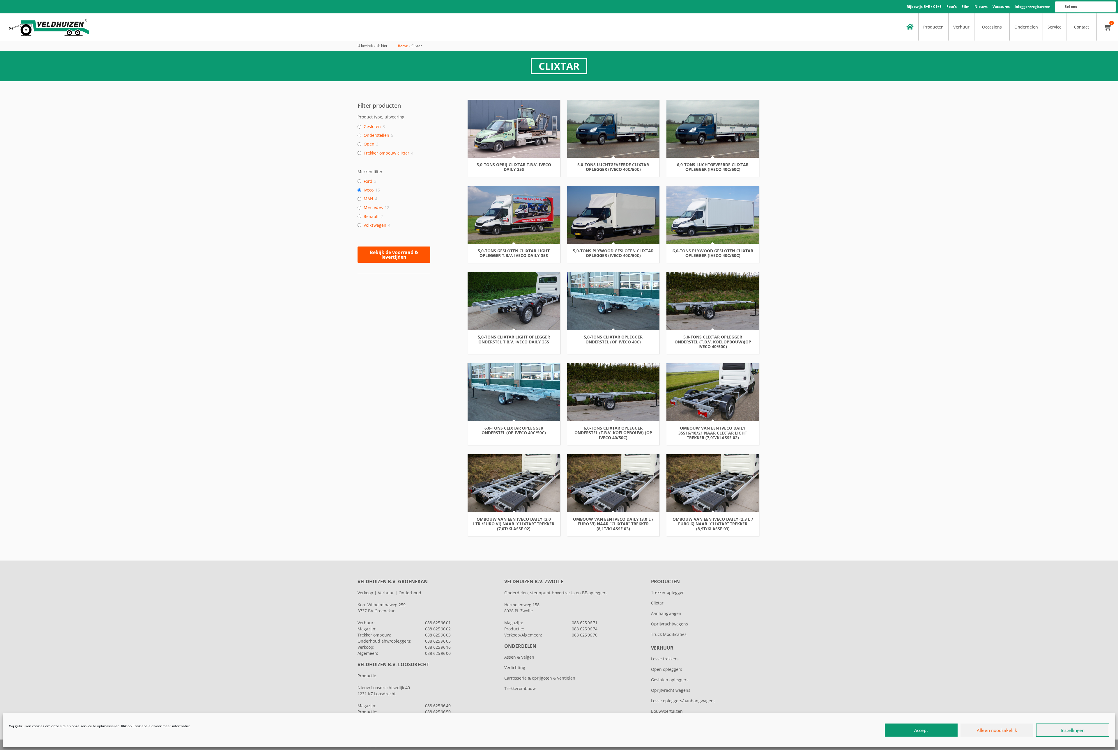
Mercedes (373, 207)
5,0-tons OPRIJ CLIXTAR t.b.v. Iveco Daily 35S (514, 167)
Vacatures (1001, 6)
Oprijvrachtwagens (669, 624)
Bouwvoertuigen (667, 711)
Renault (371, 216)
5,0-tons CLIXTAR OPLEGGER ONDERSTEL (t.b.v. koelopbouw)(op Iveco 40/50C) (713, 342)
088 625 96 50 (438, 711)
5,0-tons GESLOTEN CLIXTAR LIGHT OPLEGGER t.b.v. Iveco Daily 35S (514, 253)
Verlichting (514, 667)
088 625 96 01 (438, 622)
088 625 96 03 (438, 635)
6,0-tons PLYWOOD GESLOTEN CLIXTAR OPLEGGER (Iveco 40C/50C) (713, 253)
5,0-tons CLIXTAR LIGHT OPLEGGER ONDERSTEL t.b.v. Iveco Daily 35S (514, 340)
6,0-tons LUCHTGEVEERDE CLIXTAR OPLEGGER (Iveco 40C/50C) (713, 167)
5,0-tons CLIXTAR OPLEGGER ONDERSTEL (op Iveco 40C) (613, 340)
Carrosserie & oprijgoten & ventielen (539, 678)
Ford (368, 181)
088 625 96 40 (438, 705)
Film (966, 6)
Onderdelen (1026, 27)
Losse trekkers (665, 659)
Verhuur (961, 27)
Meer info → (514, 350)
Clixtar (657, 603)
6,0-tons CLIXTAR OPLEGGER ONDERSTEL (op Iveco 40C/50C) (514, 431)
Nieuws (981, 6)
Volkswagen (375, 225)
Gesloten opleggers (670, 679)
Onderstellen (376, 135)
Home (403, 45)
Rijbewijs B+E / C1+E (924, 6)
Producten (933, 27)
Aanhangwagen (666, 613)
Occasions (992, 27)
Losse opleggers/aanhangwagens (683, 700)
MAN (368, 198)
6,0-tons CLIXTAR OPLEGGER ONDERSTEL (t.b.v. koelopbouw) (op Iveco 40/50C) (613, 433)
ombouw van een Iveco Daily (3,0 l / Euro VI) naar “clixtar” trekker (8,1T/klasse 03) (613, 524)
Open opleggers (666, 669)
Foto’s (952, 6)
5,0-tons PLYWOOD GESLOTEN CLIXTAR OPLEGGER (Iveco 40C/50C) (613, 253)
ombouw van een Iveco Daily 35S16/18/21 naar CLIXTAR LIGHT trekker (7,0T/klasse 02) (712, 433)
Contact (1081, 27)
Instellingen (1073, 730)
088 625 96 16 (438, 647)
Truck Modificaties (669, 634)
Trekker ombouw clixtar (386, 153)
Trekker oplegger (667, 592)
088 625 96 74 (584, 629)
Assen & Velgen (519, 657)
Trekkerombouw (520, 688)
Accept (921, 730)
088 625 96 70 (584, 635)
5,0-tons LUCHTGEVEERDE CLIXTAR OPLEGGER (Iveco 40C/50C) (613, 167)
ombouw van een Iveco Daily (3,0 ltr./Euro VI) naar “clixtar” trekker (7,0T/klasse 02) (513, 524)
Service (1055, 27)
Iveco (369, 190)
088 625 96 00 (438, 653)
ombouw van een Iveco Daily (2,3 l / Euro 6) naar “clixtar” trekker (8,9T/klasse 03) (713, 524)
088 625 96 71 (584, 622)
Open (369, 144)
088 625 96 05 (438, 641)
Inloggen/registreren (1032, 6)
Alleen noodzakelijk (997, 730)
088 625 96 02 (438, 629)
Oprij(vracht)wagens (670, 690)
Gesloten (372, 126)
